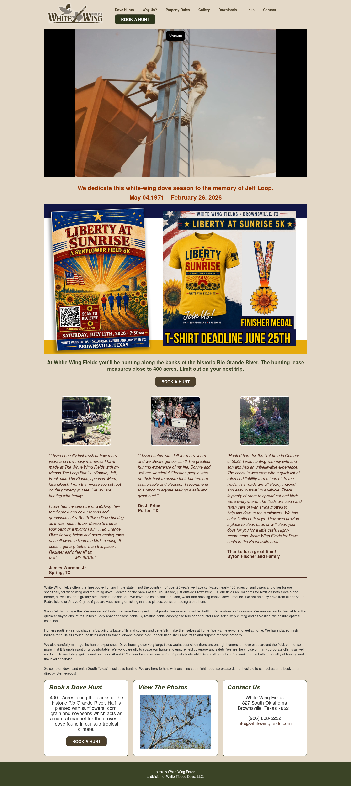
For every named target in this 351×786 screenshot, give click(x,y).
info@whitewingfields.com (264, 723)
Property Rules (178, 9)
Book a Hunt (86, 741)
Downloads (227, 9)
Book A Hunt (135, 19)
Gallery (204, 9)
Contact (269, 9)
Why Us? (150, 9)
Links (250, 9)
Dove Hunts (124, 9)
